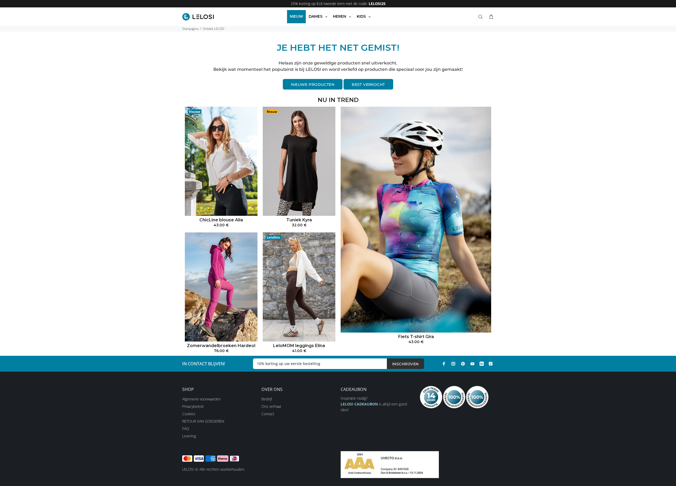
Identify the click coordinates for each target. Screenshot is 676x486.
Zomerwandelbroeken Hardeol (221, 345)
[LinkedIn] (481, 363)
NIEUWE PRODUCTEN (312, 84)
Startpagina (190, 28)
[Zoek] (481, 17)
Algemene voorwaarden (201, 398)
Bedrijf (266, 398)
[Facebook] (443, 363)
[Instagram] (453, 363)
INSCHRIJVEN (405, 364)
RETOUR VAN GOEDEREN (203, 421)
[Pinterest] (462, 363)
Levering (189, 435)
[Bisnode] (390, 464)
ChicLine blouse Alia (221, 219)
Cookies (188, 413)
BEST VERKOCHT (368, 84)
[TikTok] (490, 363)
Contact (267, 413)
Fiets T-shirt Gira (416, 336)
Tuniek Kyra (299, 219)
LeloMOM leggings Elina (299, 345)
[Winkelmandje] (490, 17)
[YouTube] (472, 363)
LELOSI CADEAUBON (359, 403)
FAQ (185, 428)
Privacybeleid (192, 406)
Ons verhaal (271, 406)
